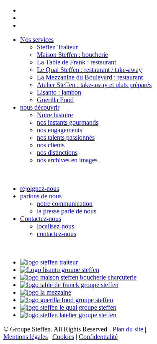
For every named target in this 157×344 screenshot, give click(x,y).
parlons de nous (41, 196)
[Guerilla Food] (66, 299)
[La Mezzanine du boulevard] (45, 292)
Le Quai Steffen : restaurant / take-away (89, 69)
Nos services (37, 39)
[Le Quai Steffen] (68, 307)
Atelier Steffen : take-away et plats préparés (94, 84)
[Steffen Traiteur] (49, 262)
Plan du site (128, 329)
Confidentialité (98, 336)
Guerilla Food (55, 99)
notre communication (65, 203)
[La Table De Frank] (69, 284)
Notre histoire (55, 114)
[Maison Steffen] (78, 277)
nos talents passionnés (66, 137)
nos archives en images (67, 160)
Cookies (63, 336)
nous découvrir (39, 107)
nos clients (50, 145)
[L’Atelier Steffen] (68, 314)
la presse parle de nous (66, 211)
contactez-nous (56, 233)
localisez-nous (55, 226)
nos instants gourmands (67, 122)
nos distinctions (57, 152)
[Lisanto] (59, 269)
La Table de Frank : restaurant (76, 62)
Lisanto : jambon (59, 92)
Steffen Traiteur (57, 47)
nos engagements (59, 129)
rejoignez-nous (39, 188)
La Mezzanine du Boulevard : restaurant (90, 77)
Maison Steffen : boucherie (72, 54)
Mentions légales (25, 336)
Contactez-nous (40, 218)
